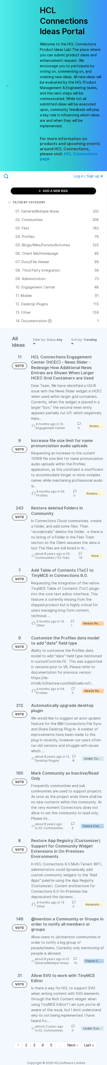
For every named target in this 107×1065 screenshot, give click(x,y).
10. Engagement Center (50, 426)
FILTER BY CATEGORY (29, 202)
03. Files (63, 558)
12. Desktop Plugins (52, 758)
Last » (89, 1045)
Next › (72, 1045)
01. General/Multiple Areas (52, 961)
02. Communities (52, 556)
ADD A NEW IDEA (55, 191)
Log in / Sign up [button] (87, 176)
